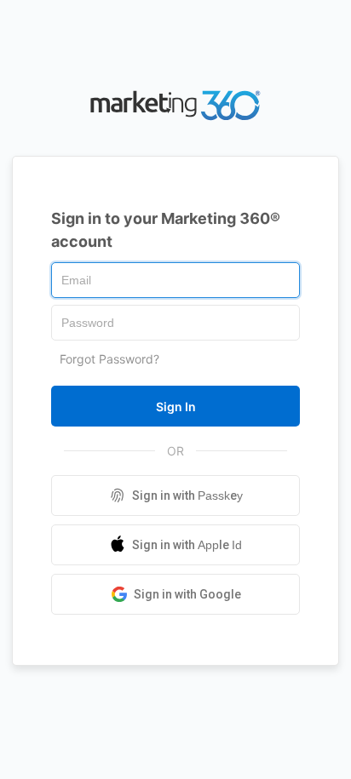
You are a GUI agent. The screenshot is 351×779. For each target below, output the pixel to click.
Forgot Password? (109, 359)
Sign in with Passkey (187, 495)
